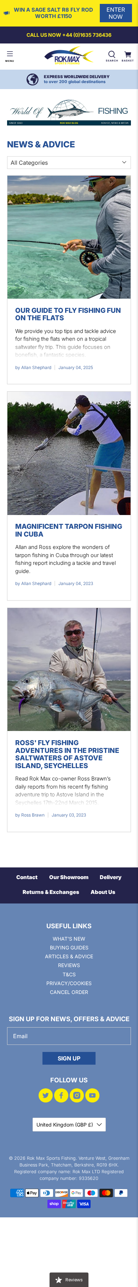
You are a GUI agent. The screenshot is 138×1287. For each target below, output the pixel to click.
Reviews (69, 965)
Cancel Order (69, 992)
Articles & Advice (69, 956)
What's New (69, 939)
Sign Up (69, 1058)
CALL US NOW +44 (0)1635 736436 (69, 35)
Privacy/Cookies (69, 983)
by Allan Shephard (33, 367)
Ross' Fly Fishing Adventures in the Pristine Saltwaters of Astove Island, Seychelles (67, 754)
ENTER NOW (116, 13)
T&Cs (69, 974)
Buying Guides (69, 947)
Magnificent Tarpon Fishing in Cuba (68, 530)
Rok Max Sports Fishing (51, 1158)
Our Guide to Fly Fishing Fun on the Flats (68, 314)
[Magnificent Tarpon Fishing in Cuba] (69, 453)
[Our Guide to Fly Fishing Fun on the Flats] (69, 237)
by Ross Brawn (30, 815)
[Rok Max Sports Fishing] (69, 56)
